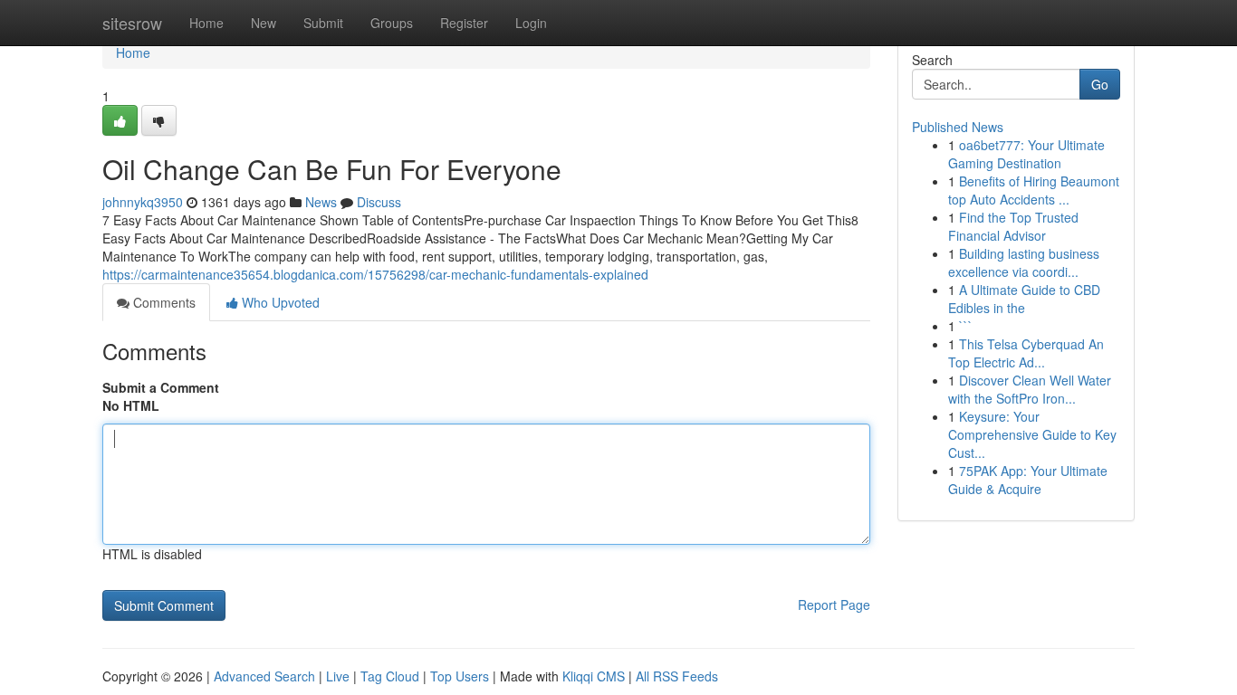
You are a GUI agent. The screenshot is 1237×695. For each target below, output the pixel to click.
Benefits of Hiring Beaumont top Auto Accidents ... (1033, 190)
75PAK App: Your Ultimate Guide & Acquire (1028, 480)
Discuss (379, 202)
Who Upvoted (279, 302)
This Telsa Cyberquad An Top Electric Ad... (1026, 353)
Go (1099, 84)
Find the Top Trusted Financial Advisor (1013, 226)
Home (206, 23)
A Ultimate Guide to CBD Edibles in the (1024, 299)
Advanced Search (264, 676)
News (321, 202)
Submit (323, 23)
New (263, 23)
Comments (162, 302)
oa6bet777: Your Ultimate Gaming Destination (1026, 154)
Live (338, 676)
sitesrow (132, 22)
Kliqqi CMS (593, 676)
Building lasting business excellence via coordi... (1023, 262)
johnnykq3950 (142, 202)
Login (531, 23)
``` (966, 326)
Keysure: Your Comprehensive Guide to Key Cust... (1032, 434)
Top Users (459, 676)
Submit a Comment (160, 387)
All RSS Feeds (677, 676)
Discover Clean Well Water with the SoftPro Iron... (1029, 389)
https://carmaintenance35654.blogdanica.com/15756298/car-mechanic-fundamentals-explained (375, 274)
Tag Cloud (389, 676)
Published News (957, 127)
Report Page (834, 604)
